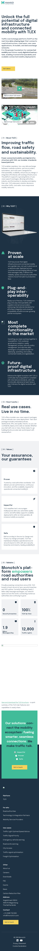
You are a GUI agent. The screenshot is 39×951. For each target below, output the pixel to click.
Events (5, 885)
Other (5, 865)
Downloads (7, 877)
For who (6, 808)
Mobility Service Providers (13, 819)
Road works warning (10, 844)
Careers (6, 872)
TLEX (4, 799)
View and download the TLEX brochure (15, 702)
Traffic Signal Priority (11, 836)
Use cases (7, 828)
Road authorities (9, 811)
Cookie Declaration (19, 946)
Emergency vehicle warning (14, 840)
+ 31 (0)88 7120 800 (10, 913)
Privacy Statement (19, 943)
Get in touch (18, 767)
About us (6, 868)
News (5, 889)
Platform (6, 796)
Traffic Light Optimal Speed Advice (16, 831)
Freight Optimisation (11, 856)
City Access (7, 848)
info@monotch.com (11, 915)
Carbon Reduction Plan (11, 893)
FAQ (4, 881)
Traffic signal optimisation (13, 852)
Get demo (6, 68)
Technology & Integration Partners (16, 815)
